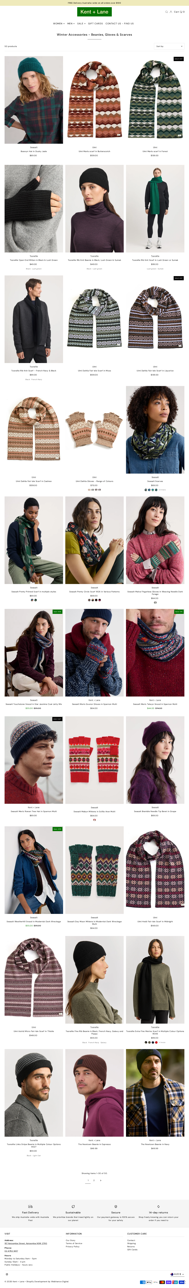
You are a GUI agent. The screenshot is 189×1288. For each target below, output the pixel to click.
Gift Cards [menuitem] (95, 23)
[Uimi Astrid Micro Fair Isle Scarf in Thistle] (34, 980)
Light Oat (37, 1156)
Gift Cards (132, 1249)
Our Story (70, 1240)
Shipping (131, 1243)
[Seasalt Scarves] (155, 430)
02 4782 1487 (11, 1251)
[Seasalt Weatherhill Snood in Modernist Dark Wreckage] (34, 870)
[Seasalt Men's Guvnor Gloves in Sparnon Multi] (94, 653)
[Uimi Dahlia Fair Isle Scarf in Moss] (94, 319)
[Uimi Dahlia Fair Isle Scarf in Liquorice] (155, 319)
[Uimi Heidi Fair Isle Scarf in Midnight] (155, 870)
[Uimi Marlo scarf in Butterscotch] (94, 100)
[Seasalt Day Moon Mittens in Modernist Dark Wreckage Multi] (94, 870)
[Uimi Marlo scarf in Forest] (155, 100)
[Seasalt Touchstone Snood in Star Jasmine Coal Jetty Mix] (34, 653)
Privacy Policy (73, 1246)
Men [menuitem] (70, 23)
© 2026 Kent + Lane (15, 1281)
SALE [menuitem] (80, 23)
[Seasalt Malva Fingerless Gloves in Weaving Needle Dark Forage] (155, 540)
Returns (131, 1246)
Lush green (37, 269)
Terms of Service (74, 1243)
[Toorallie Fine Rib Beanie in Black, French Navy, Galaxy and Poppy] (94, 980)
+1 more (162, 1042)
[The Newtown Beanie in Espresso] (94, 1093)
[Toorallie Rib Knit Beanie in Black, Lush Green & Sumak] (94, 208)
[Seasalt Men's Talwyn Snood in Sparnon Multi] (155, 653)
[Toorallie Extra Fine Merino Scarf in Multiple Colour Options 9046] (155, 980)
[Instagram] (7, 1274)
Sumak (161, 269)
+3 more (162, 490)
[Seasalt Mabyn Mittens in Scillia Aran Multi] (94, 760)
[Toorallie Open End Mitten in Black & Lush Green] (34, 208)
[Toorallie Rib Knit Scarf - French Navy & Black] (34, 319)
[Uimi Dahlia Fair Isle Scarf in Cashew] (34, 430)
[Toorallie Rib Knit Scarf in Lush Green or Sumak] (155, 208)
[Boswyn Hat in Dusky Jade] (34, 100)
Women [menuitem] (58, 23)
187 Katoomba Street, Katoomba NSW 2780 (26, 1243)
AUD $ (177, 1274)
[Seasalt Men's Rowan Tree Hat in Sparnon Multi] (34, 760)
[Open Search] (166, 12)
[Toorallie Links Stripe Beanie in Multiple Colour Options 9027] (34, 1093)
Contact (131, 1240)
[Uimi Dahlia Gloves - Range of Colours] (94, 430)
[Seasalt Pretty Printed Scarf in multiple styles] (34, 540)
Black (28, 269)
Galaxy (104, 1042)
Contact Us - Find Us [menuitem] (120, 23)
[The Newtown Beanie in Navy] (155, 1093)
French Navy (36, 379)
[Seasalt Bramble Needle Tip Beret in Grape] (155, 760)
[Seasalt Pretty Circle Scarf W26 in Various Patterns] (94, 540)
